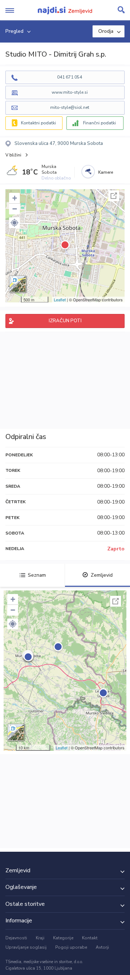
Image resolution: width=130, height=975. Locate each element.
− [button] (14, 208)
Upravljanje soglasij (26, 947)
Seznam (37, 575)
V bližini (13, 155)
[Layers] (18, 284)
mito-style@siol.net (69, 107)
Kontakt (90, 938)
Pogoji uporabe (71, 947)
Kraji (40, 938)
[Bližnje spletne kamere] (88, 171)
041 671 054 (69, 77)
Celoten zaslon (113, 195)
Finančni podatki (99, 123)
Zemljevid (102, 575)
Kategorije (63, 938)
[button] (14, 222)
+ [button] (14, 198)
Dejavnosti (16, 938)
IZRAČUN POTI (65, 321)
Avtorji (102, 947)
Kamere (105, 172)
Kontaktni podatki (38, 123)
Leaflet (60, 299)
